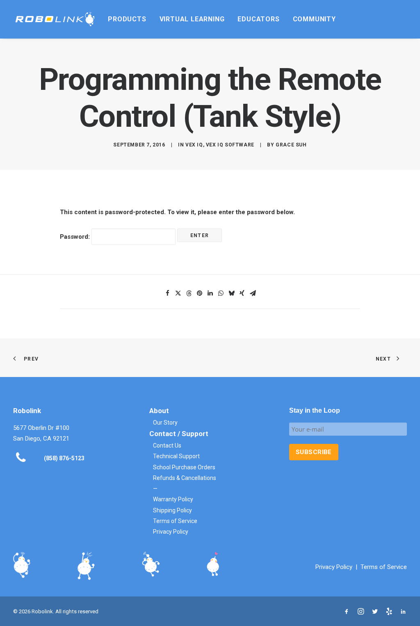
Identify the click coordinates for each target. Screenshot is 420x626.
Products (127, 19)
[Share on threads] (189, 293)
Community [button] (314, 19)
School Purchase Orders (184, 467)
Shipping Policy (172, 510)
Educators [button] (258, 19)
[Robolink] (55, 19)
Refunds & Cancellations (184, 478)
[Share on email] (253, 293)
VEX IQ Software (230, 145)
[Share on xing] (242, 293)
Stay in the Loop (314, 410)
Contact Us (167, 445)
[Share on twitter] (178, 293)
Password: (75, 236)
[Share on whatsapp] (221, 293)
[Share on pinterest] (199, 293)
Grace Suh (291, 145)
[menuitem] (127, 19)
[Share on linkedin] (210, 293)
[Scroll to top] (404, 610)
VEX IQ (194, 145)
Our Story (165, 422)
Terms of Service (175, 521)
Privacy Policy (170, 531)
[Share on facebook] (167, 293)
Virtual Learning (192, 19)
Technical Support (176, 456)
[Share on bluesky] (231, 293)
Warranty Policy (173, 499)
